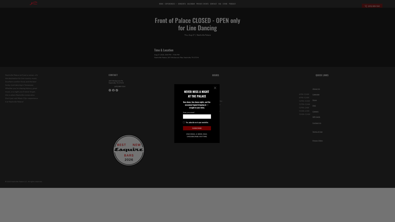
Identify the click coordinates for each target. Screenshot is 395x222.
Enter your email (189, 112)
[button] (215, 88)
